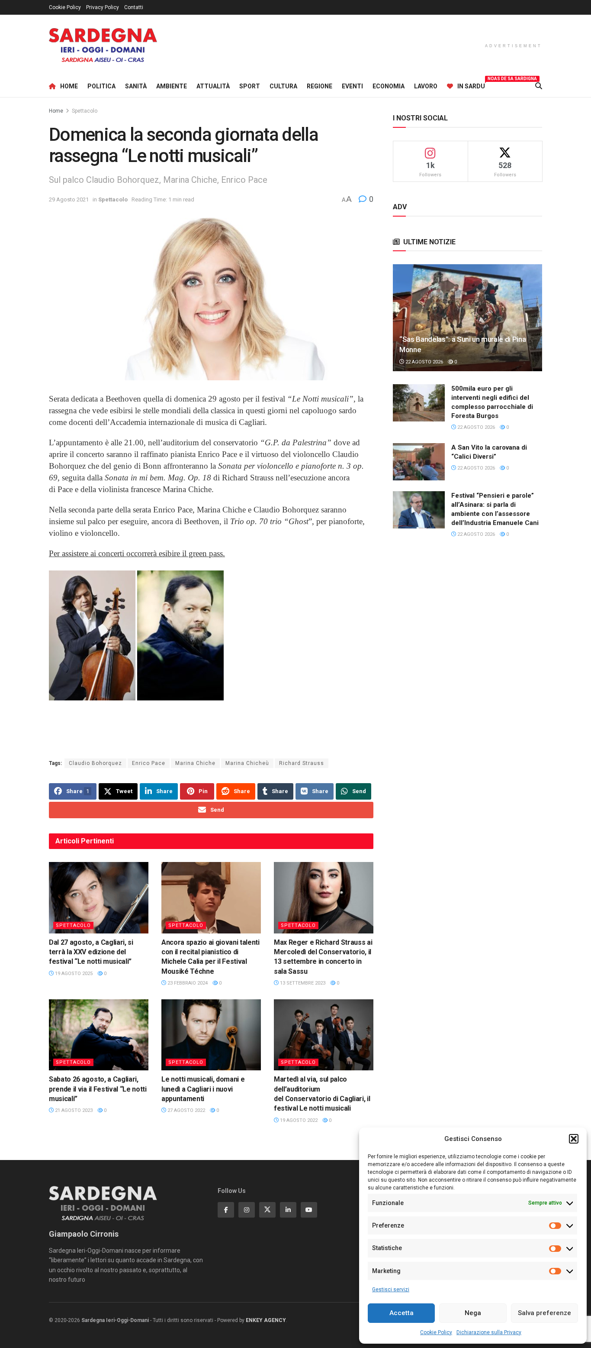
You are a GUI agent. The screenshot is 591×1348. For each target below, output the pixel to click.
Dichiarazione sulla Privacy (488, 1332)
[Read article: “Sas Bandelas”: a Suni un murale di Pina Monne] (467, 317)
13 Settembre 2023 (302, 983)
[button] (573, 1138)
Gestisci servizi (390, 1289)
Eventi (352, 86)
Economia (389, 86)
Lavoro (425, 86)
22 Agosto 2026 (423, 362)
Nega (473, 1313)
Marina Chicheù (247, 763)
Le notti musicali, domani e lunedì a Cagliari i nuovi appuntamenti (202, 1089)
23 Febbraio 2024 (187, 983)
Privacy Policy (102, 7)
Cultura (283, 86)
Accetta (401, 1313)
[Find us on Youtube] (309, 1210)
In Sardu (471, 85)
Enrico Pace (148, 763)
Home (69, 86)
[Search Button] (538, 86)
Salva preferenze (544, 1313)
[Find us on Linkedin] (288, 1210)
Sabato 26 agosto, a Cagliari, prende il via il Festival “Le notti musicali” (98, 1089)
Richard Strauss (301, 763)
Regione (319, 86)
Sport (249, 86)
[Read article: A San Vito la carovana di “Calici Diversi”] (419, 461)
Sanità (136, 86)
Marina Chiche (195, 763)
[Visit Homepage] (103, 45)
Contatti (133, 7)
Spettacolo (84, 111)
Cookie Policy (436, 1332)
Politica (101, 86)
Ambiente (171, 86)
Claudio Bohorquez (95, 763)
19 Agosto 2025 (73, 973)
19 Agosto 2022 (298, 1120)
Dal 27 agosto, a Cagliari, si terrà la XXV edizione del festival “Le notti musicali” (91, 952)
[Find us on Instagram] (246, 1210)
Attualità (213, 86)
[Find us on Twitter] (267, 1210)
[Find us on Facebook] (226, 1210)
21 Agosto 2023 (73, 1110)
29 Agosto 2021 (69, 199)
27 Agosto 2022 (185, 1110)
